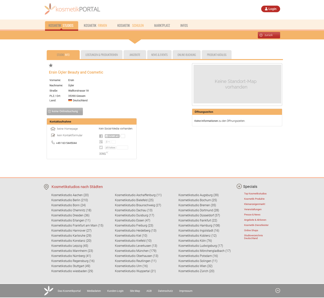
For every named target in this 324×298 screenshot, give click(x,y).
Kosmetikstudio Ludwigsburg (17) (200, 246)
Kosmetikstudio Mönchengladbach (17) (204, 251)
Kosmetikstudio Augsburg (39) (198, 195)
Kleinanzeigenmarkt (254, 204)
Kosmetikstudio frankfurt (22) (197, 220)
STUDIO (63, 55)
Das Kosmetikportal (69, 290)
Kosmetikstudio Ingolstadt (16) (198, 230)
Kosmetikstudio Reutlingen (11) (135, 261)
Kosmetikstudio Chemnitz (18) (71, 210)
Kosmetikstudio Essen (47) (132, 220)
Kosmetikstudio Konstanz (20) (71, 240)
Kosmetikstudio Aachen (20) (70, 195)
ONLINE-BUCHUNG (187, 55)
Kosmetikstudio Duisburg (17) (134, 215)
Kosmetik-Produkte (254, 198)
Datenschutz (165, 290)
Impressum (185, 290)
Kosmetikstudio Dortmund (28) (198, 210)
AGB (149, 290)
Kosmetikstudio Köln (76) (195, 240)
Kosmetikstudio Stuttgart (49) (70, 266)
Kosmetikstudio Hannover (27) (71, 230)
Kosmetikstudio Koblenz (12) (197, 235)
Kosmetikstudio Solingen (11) (197, 261)
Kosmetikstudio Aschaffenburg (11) (138, 195)
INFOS (184, 25)
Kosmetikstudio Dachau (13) (133, 210)
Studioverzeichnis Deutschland (253, 237)
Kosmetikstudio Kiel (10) (131, 235)
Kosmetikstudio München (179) (135, 251)
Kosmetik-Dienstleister (256, 225)
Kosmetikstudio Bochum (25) (197, 200)
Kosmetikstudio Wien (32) (195, 266)
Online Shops (251, 230)
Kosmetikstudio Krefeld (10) (133, 240)
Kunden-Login (115, 290)
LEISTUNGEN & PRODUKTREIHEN (102, 55)
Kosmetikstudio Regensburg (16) (72, 261)
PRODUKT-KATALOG (216, 55)
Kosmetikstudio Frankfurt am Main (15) (77, 225)
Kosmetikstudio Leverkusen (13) (136, 246)
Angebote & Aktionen (255, 219)
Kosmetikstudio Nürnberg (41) (71, 256)
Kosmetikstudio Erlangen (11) (70, 220)
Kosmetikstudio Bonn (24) (68, 205)
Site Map (135, 290)
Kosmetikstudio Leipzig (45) (69, 246)
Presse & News (252, 214)
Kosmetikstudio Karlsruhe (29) (71, 235)
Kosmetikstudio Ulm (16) (131, 266)
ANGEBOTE (135, 55)
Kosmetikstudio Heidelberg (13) (135, 230)
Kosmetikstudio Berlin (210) (69, 200)
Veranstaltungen (253, 209)
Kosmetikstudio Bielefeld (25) (134, 200)
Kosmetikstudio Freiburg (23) (134, 225)
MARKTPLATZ (162, 25)
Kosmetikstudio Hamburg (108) (199, 225)
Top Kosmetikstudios (255, 193)
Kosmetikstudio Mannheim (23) (72, 251)
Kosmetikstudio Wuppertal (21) (135, 271)
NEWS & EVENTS (159, 55)
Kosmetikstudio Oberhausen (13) (136, 256)
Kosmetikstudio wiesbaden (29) (72, 271)
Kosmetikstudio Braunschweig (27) (138, 205)
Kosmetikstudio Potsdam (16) (198, 256)
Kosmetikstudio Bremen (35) (197, 205)
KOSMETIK (61, 25)
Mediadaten (94, 290)
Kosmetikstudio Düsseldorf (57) (199, 215)
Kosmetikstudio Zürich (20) (196, 271)
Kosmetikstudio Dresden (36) (70, 215)
